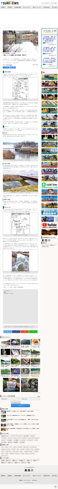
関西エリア (4, 462)
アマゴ (27, 449)
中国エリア (10, 462)
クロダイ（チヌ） (28, 451)
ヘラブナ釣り (6, 67)
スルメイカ (25, 447)
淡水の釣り (13, 67)
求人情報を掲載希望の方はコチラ (49, 32)
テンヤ (36, 440)
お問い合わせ (34, 480)
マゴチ (6, 453)
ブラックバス (4, 455)
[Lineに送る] (33, 331)
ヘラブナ (32, 453)
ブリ (11, 447)
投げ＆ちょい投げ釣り (13, 442)
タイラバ (24, 438)
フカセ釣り (9, 440)
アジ (2, 447)
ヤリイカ (17, 453)
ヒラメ (2, 451)
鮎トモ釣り (26, 436)
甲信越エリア (22, 460)
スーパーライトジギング (33, 438)
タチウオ (37, 449)
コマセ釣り (16, 440)
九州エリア (23, 462)
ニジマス (22, 449)
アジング (10, 438)
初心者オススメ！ (5, 436)
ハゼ (2, 453)
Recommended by (35, 392)
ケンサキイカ (33, 447)
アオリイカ (8, 451)
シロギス (36, 451)
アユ (18, 449)
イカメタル (22, 440)
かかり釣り (4, 442)
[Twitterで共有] (8, 331)
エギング (32, 436)
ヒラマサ (20, 447)
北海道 (2, 460)
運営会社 (20, 480)
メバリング (4, 438)
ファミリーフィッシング (16, 436)
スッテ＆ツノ (30, 440)
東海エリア (36, 460)
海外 (29, 462)
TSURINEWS (28, 482)
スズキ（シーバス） (6, 449)
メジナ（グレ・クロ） (18, 451)
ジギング (3, 440)
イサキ (14, 447)
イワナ (32, 449)
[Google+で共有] (25, 331)
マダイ (6, 447)
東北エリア (8, 460)
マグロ (22, 453)
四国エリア (17, 462)
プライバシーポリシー (27, 480)
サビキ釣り (22, 442)
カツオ (26, 453)
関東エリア (15, 460)
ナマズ (13, 449)
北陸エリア (29, 460)
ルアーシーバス (17, 438)
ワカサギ (12, 453)
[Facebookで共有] (16, 331)
